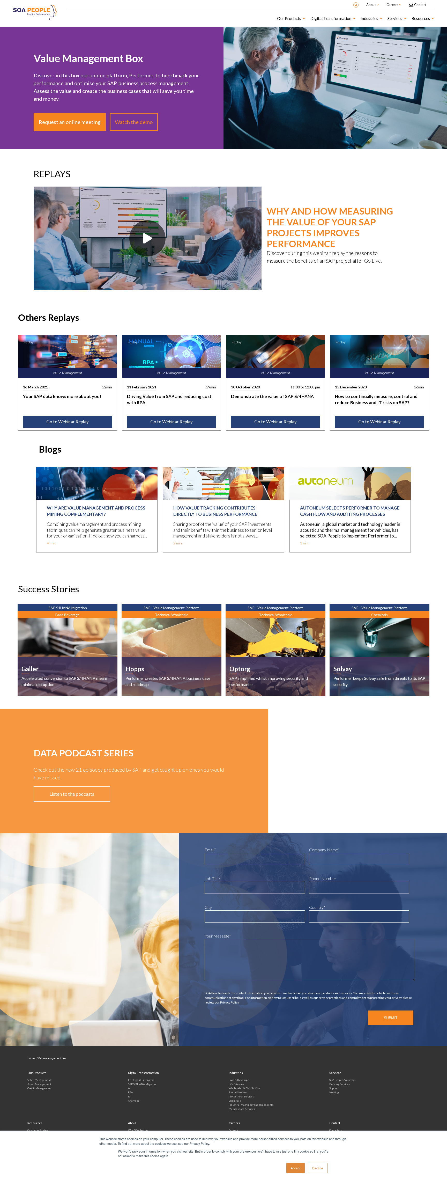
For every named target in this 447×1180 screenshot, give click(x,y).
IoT (129, 1096)
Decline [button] (317, 1168)
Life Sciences (236, 1084)
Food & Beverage (239, 1079)
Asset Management (39, 1084)
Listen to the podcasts (71, 794)
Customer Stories (37, 1130)
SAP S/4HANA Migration (142, 1084)
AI (129, 1088)
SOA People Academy (341, 1079)
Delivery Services (339, 1084)
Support (334, 1088)
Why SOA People (138, 1130)
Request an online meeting (70, 122)
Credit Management (39, 1088)
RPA (130, 1092)
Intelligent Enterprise (141, 1079)
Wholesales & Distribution (244, 1088)
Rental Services (238, 1092)
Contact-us (335, 1130)
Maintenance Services (242, 1108)
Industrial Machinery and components (251, 1104)
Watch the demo (134, 122)
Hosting (334, 1092)
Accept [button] (295, 1168)
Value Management (39, 1079)
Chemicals (235, 1100)
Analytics (133, 1100)
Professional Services (241, 1096)
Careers (233, 1130)
